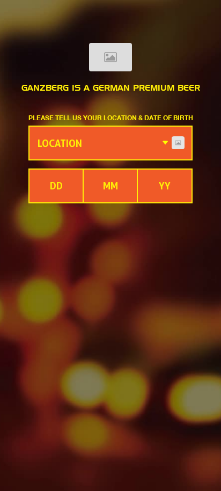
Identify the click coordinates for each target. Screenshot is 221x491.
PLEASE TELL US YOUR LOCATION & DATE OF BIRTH (110, 117)
